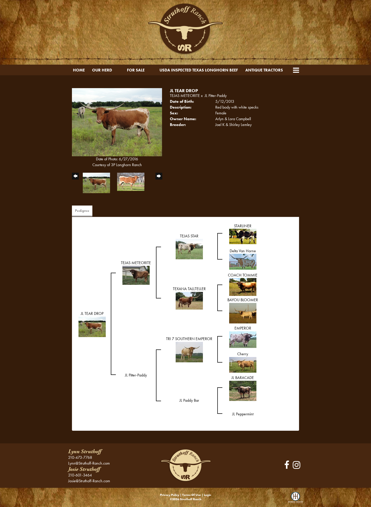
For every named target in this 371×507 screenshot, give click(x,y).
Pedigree (82, 210)
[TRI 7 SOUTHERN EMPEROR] (189, 351)
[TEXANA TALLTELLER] (189, 300)
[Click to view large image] (117, 121)
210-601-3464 (80, 475)
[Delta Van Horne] (242, 261)
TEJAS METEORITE (185, 95)
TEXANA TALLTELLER (189, 288)
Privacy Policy (169, 495)
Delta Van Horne (243, 251)
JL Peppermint (242, 414)
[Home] (185, 465)
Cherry (242, 354)
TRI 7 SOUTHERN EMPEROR (189, 338)
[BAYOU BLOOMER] (242, 312)
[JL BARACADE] (242, 390)
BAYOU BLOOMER (242, 299)
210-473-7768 (80, 457)
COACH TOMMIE (242, 275)
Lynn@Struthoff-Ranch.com (89, 463)
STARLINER (242, 226)
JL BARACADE (242, 377)
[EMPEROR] (242, 339)
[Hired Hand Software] (295, 499)
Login (207, 495)
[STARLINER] (242, 236)
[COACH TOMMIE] (242, 286)
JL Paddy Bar (189, 400)
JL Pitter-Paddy (216, 95)
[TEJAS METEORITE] (136, 274)
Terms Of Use (191, 495)
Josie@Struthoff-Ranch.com (89, 481)
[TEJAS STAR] (189, 248)
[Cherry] (242, 364)
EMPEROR (242, 328)
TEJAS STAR (189, 236)
